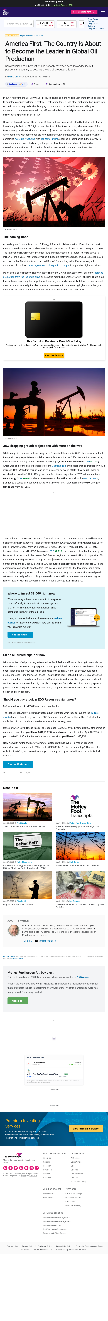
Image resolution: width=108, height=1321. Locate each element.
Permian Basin (90, 478)
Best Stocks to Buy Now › (84, 12)
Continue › (17, 1000)
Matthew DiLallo (9, 956)
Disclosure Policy (45, 1246)
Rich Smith (74, 862)
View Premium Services (86, 1128)
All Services (75, 1158)
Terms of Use (12, 1246)
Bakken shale (59, 465)
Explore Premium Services (31, 36)
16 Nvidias (83, 977)
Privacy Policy (27, 1246)
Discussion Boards (73, 1198)
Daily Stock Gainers (92, 25)
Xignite (23, 1176)
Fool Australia (49, 1194)
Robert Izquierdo (24, 862)
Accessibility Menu (54, 1)
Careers (46, 1162)
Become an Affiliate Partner (54, 1233)
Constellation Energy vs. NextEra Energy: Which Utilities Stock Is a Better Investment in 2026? (26, 866)
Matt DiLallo (14, 76)
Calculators (70, 1201)
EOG (52, 551)
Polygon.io (33, 1176)
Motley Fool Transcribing (80, 823)
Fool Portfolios (77, 1174)
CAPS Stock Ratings (73, 1194)
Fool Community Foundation (55, 1229)
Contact (46, 1174)
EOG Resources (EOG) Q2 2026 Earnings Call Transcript (77, 827)
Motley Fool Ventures (52, 1225)
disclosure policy (17, 958)
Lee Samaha (74, 901)
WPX (20, 478)
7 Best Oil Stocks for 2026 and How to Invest (24, 826)
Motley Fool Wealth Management (57, 1221)
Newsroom (47, 1170)
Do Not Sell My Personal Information (71, 1249)
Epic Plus (74, 1170)
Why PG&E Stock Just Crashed (18, 904)
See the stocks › (20, 635)
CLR (87, 461)
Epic (72, 1166)
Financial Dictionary (73, 1205)
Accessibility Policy (64, 1246)
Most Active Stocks (93, 20)
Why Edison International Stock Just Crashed (77, 865)
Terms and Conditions (43, 1249)
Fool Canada (48, 1198)
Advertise (47, 1178)
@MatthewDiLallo (47, 941)
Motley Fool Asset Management (56, 1217)
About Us (47, 1158)
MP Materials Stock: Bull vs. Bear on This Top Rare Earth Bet (80, 906)
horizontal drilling (49, 138)
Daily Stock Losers (96, 28)
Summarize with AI (57, 84)
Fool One (74, 1178)
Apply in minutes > (54, 355)
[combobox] (18, 23)
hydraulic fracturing (25, 138)
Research (47, 1166)
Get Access (30, 1076)
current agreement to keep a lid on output (48, 265)
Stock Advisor (76, 1162)
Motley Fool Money (78, 1182)
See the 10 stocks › (18, 764)
